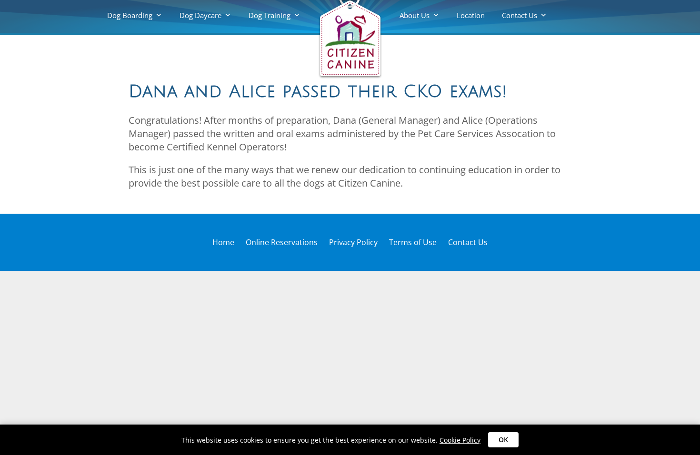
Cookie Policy (460, 440)
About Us (415, 15)
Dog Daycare (200, 15)
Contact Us (519, 15)
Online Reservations (282, 242)
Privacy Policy (353, 242)
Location (471, 15)
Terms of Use (413, 242)
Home (223, 242)
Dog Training (269, 15)
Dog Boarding (129, 15)
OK (503, 439)
